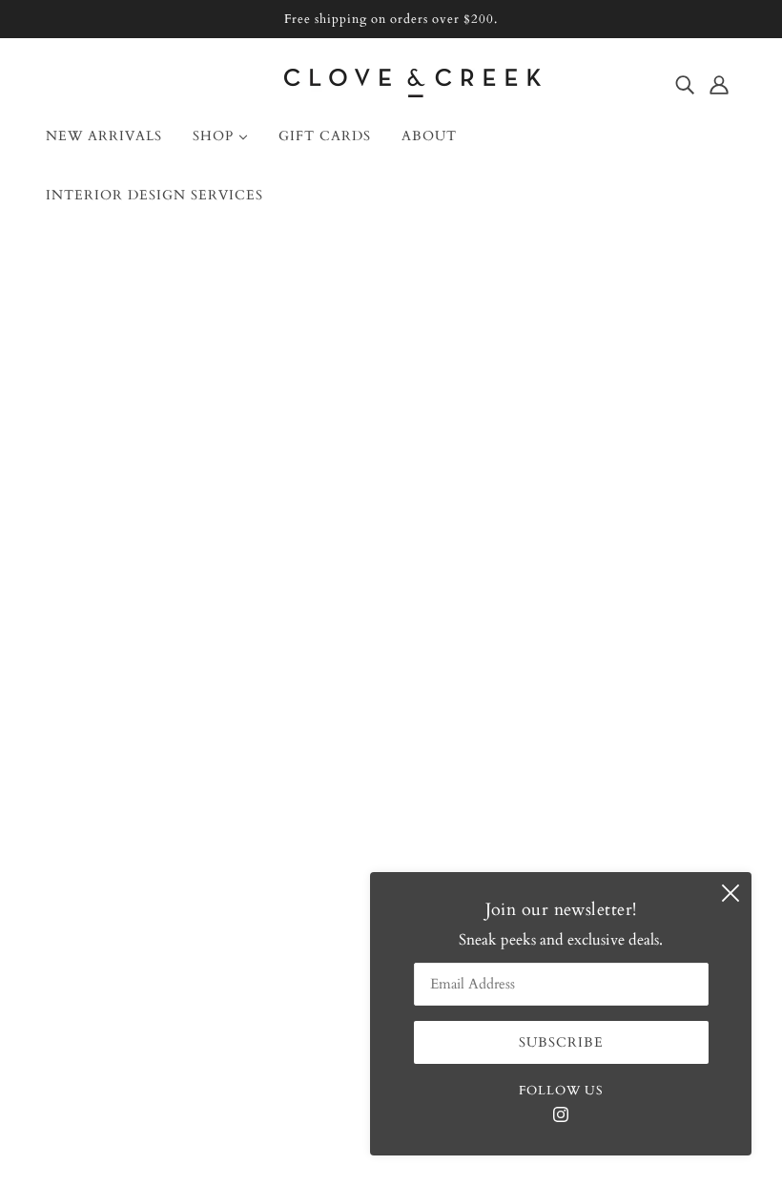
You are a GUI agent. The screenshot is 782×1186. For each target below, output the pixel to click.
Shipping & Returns (125, 800)
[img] (685, 84)
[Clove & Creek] (412, 92)
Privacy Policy (107, 892)
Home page (342, 479)
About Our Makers (122, 754)
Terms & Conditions (128, 869)
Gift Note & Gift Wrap (137, 823)
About (81, 708)
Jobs (74, 846)
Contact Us (97, 731)
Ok (694, 799)
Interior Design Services (138, 777)
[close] (730, 893)
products (549, 479)
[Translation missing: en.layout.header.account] (719, 84)
